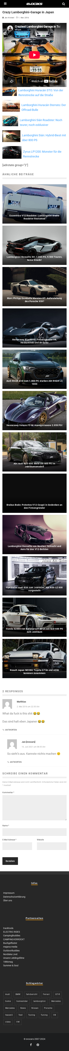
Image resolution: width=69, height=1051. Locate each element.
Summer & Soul (10, 965)
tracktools (8, 928)
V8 (54, 1015)
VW (18, 1022)
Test (20, 1015)
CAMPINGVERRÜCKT (14, 939)
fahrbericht (31, 994)
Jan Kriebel (9, 18)
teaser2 (9, 1015)
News (23, 1008)
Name (5, 826)
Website (40, 840)
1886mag (8, 962)
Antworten (11, 730)
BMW (18, 994)
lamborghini (39, 1001)
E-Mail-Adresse (9, 840)
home (8, 1001)
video (8, 1022)
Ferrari (46, 994)
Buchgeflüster (10, 943)
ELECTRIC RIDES (11, 932)
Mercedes (56, 1001)
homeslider (22, 1001)
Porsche (48, 1008)
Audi (7, 994)
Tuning (31, 1015)
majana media (10, 946)
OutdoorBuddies (11, 950)
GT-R (57, 994)
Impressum (8, 893)
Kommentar (8, 792)
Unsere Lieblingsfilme (13, 958)
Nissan (35, 1008)
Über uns (7, 900)
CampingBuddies (11, 935)
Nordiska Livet (10, 954)
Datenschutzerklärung (14, 896)
